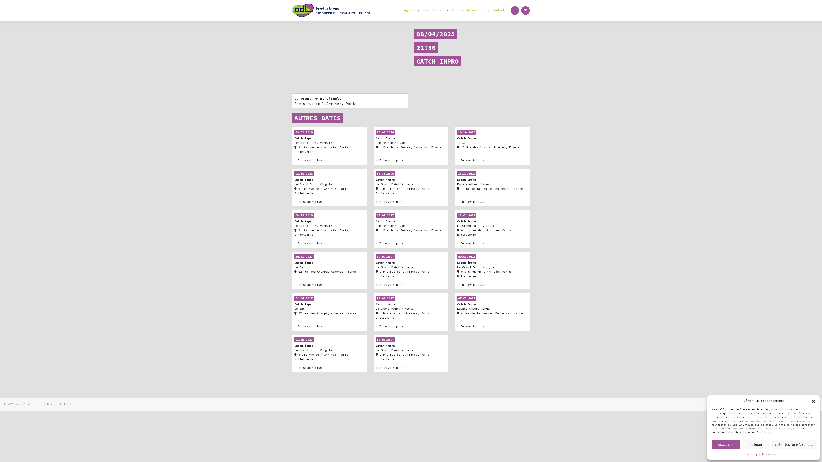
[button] (813, 401)
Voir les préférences (794, 445)
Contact (499, 10)
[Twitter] (525, 10)
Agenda (409, 10)
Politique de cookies (761, 454)
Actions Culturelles (468, 10)
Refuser (756, 445)
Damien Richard (59, 404)
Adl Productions (29, 404)
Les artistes (433, 10)
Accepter (725, 445)
